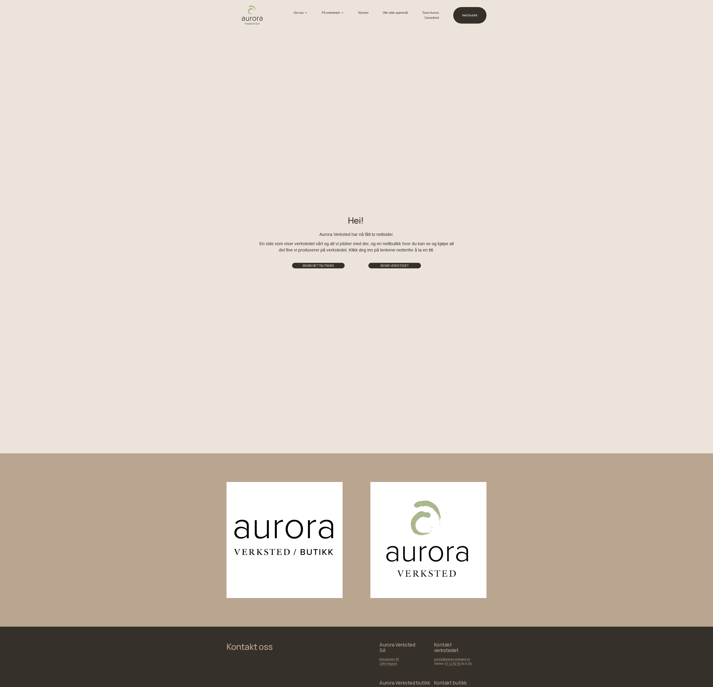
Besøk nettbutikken (318, 266)
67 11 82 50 (452, 663)
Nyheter (363, 12)
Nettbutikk (470, 15)
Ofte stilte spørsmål (395, 12)
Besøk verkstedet (395, 266)
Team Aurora (430, 12)
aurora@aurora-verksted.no (452, 659)
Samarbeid (431, 17)
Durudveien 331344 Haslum (389, 661)
